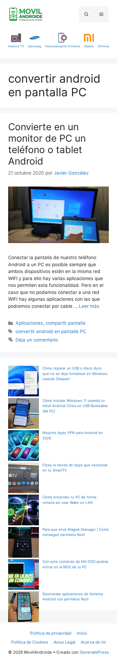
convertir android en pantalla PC (51, 331)
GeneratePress (94, 652)
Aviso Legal (64, 642)
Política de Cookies (29, 642)
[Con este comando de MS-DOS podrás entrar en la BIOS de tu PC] (23, 575)
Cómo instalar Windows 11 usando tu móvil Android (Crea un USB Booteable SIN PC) (75, 405)
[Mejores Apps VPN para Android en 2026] (23, 446)
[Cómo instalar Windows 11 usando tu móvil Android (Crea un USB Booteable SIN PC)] (23, 414)
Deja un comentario (37, 340)
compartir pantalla (65, 323)
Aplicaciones (29, 323)
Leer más (89, 306)
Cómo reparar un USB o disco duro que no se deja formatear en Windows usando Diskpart (74, 373)
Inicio (82, 633)
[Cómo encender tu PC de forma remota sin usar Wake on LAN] (23, 511)
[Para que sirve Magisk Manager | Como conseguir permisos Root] (23, 543)
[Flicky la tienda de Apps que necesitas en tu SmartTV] (23, 479)
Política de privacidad (50, 633)
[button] (86, 14)
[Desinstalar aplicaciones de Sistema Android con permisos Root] (23, 607)
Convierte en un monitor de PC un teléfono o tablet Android (47, 144)
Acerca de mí (93, 642)
